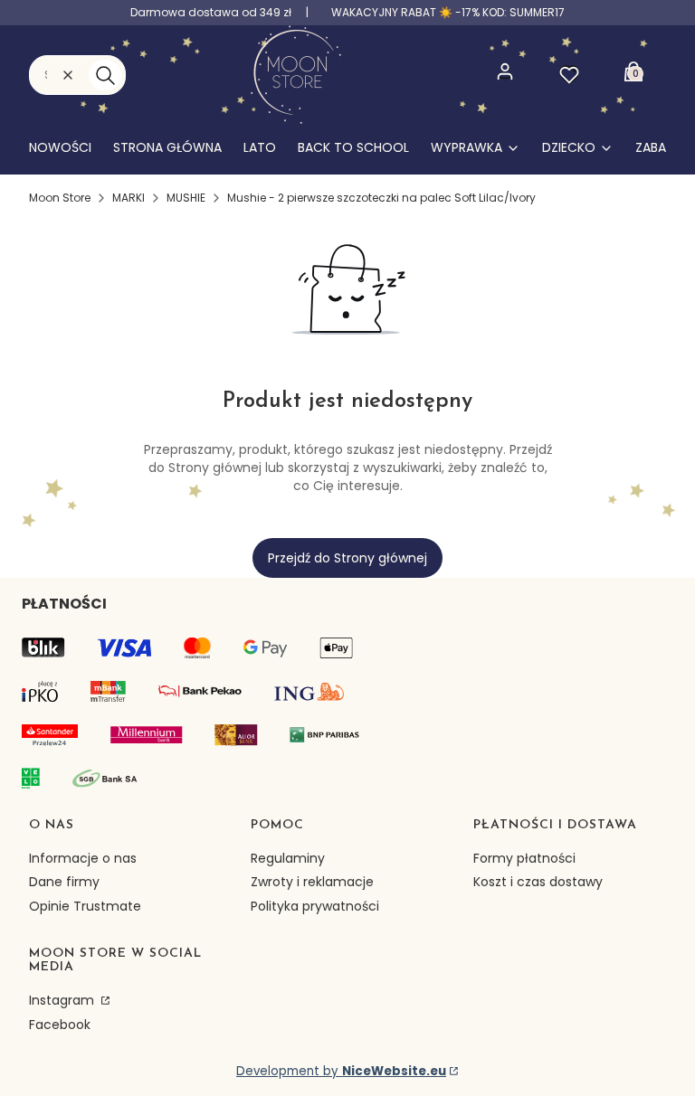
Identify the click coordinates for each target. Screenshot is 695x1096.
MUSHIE (186, 197)
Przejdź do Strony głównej (347, 558)
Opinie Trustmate (85, 906)
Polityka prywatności (315, 906)
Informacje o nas (83, 858)
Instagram (63, 1000)
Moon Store (59, 197)
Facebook (59, 1025)
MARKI (128, 197)
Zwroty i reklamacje (312, 882)
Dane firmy (64, 882)
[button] (105, 75)
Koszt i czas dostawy (538, 882)
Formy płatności (524, 858)
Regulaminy (288, 858)
